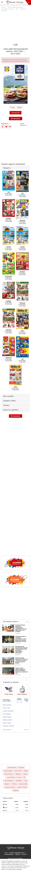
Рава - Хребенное (7, 714)
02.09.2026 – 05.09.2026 (8, 193)
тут (27, 61)
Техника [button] (6, 405)
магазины (21, 767)
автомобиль (19, 780)
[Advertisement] (15, 26)
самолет (25, 774)
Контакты (24, 854)
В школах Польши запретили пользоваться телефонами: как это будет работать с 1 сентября (21, 628)
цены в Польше (11, 777)
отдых (25, 780)
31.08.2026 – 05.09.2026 (22, 195)
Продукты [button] (7, 168)
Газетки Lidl (15, 113)
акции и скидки (8, 770)
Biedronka (18, 774)
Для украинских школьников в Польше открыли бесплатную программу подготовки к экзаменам (21, 650)
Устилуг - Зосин (6, 708)
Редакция (17, 854)
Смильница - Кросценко (8, 725)
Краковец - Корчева (7, 719)
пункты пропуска (8, 780)
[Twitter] (6, 126)
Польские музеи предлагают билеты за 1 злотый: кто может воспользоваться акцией (21, 660)
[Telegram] (9, 126)
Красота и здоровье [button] (10, 409)
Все (27, 622)
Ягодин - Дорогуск (7, 705)
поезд (19, 777)
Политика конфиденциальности (17, 852)
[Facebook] (2, 126)
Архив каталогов (23, 124)
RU (29, 2)
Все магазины (15, 118)
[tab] (15, 168)
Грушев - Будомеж (7, 717)
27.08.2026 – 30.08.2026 (22, 360)
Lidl (24, 777)
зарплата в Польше (22, 787)
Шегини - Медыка (7, 723)
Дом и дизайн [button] (8, 396)
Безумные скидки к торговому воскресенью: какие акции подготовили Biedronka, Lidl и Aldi (20, 639)
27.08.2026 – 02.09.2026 (22, 222)
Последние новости (10, 621)
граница (26, 770)
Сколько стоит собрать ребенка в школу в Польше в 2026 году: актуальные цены (21, 670)
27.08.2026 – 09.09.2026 (8, 220)
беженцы (14, 784)
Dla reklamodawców (8, 854)
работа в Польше (9, 774)
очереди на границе (10, 787)
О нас (6, 852)
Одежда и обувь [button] (9, 400)
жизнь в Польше (12, 767)
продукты (7, 784)
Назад (12, 107)
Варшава (16, 790)
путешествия (18, 770)
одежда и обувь (23, 784)
